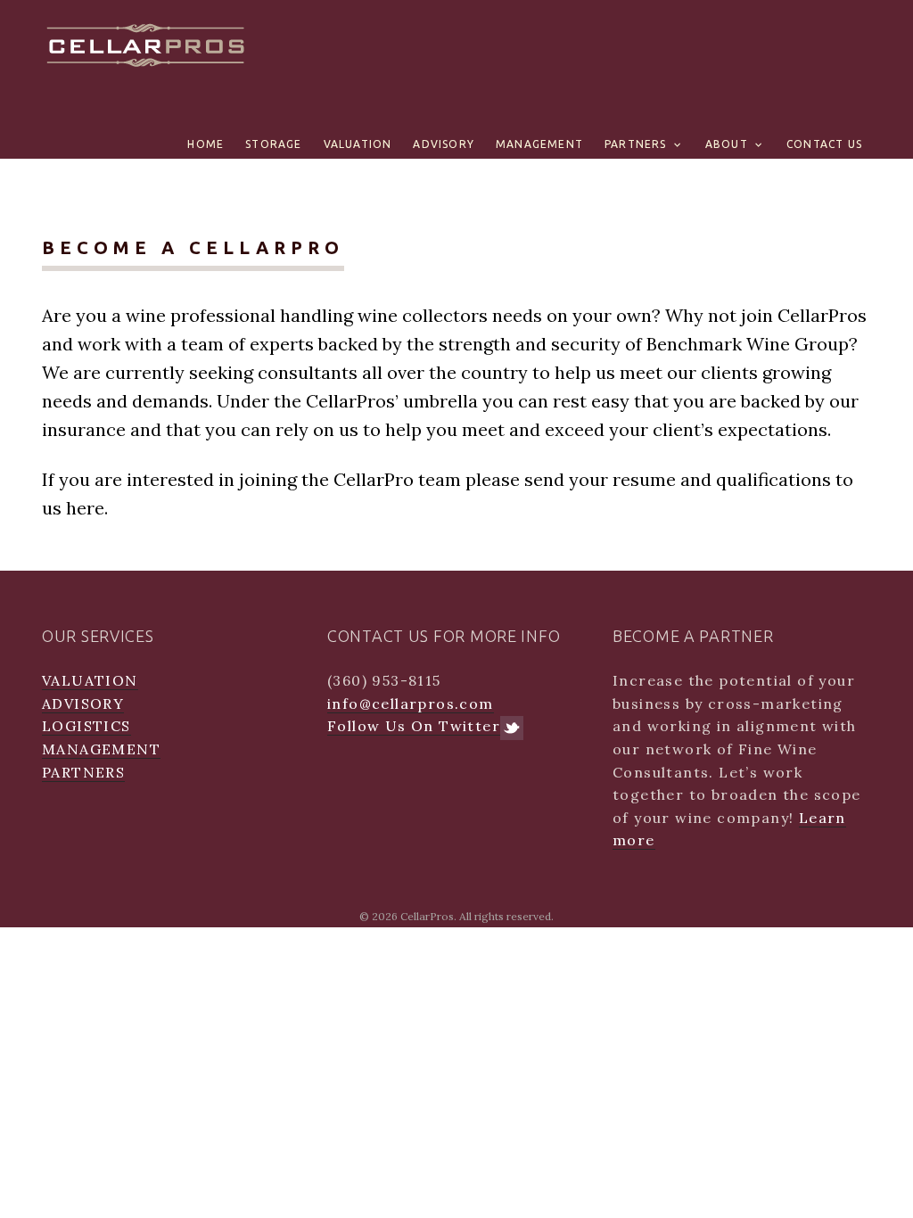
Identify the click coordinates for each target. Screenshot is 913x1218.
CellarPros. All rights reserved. (477, 916)
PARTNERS (636, 144)
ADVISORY (443, 144)
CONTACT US (824, 144)
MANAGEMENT (539, 144)
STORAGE (273, 144)
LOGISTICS (86, 726)
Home (205, 144)
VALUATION (358, 144)
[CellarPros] (146, 42)
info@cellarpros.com (410, 703)
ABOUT (726, 144)
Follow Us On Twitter (413, 726)
